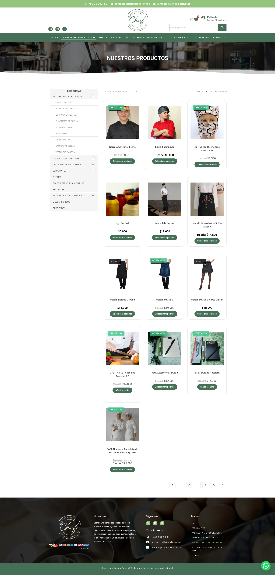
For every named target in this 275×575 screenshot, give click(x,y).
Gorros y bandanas (66, 114)
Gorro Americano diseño (122, 146)
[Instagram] (50, 29)
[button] (265, 531)
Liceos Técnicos (61, 201)
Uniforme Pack (64, 139)
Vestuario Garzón (65, 152)
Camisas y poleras (65, 145)
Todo (224, 91)
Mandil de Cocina (164, 223)
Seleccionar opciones (122, 161)
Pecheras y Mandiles (67, 108)
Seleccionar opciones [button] (122, 237)
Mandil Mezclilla (164, 299)
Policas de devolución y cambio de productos (206, 549)
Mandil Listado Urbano (122, 299)
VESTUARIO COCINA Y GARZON (78, 37)
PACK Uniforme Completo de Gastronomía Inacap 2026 (122, 450)
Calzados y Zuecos (65, 102)
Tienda (54, 37)
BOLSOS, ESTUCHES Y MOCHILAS (68, 183)
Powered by (217, 531)
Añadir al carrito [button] (122, 390)
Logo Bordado (122, 223)
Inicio (193, 523)
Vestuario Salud (64, 127)
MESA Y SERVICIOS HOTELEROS (67, 195)
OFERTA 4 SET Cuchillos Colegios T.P (122, 374)
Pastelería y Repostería (114, 37)
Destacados (59, 208)
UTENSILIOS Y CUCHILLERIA (148, 37)
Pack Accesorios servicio (165, 372)
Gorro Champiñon (165, 146)
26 (218, 91)
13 (215, 91)
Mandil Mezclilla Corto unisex (207, 299)
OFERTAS (57, 177)
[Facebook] (57, 29)
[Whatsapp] (64, 29)
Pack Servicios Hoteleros (207, 372)
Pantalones (62, 133)
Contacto (219, 37)
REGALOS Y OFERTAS (178, 37)
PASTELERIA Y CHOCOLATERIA (67, 164)
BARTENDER (58, 189)
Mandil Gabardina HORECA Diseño (207, 225)
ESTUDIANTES (201, 37)
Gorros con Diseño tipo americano (207, 148)
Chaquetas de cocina (67, 121)
